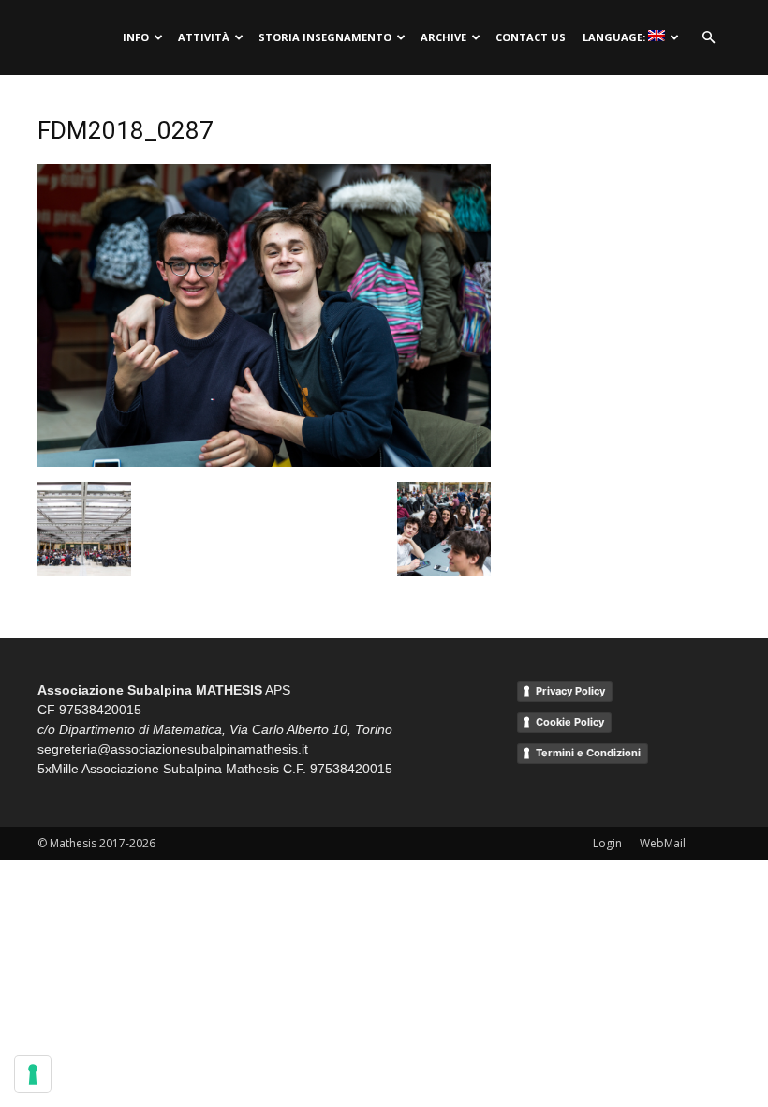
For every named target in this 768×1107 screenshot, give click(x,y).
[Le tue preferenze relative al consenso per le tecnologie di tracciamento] (33, 1074)
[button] (708, 37)
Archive (443, 37)
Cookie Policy (570, 721)
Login (607, 843)
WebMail (663, 843)
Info (136, 37)
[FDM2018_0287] (264, 462)
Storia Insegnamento (324, 37)
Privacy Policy (570, 690)
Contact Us (530, 37)
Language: (615, 37)
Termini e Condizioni (588, 752)
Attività (203, 37)
